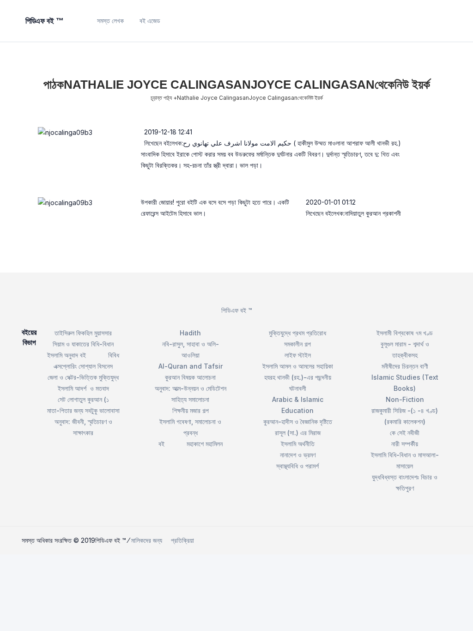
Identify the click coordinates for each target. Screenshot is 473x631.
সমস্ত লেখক (110, 20)
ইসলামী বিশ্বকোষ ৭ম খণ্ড (404, 333)
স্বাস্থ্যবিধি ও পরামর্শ (297, 466)
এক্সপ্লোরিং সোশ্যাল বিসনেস (83, 366)
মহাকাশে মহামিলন (205, 444)
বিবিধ (113, 355)
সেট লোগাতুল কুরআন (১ (83, 399)
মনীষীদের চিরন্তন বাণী (405, 366)
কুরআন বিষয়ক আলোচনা (190, 377)
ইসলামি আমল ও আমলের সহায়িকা (297, 366)
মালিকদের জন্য (146, 540)
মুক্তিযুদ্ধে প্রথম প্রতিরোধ (297, 333)
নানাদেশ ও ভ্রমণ (297, 455)
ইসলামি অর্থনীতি (298, 444)
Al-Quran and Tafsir (190, 366)
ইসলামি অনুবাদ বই (66, 355)
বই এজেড (149, 20)
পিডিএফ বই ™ (236, 310)
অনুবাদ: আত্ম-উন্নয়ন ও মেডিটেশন (190, 388)
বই (161, 444)
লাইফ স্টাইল (298, 355)
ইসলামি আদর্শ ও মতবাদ (83, 388)
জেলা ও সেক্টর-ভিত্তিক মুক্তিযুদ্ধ (83, 377)
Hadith (190, 333)
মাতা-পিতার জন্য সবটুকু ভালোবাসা (83, 410)
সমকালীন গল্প (297, 344)
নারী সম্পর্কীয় (404, 444)
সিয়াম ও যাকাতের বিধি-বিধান (83, 344)
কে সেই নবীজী (404, 433)
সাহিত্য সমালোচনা (190, 399)
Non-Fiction (405, 399)
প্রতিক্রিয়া (182, 540)
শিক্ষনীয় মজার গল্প (190, 410)
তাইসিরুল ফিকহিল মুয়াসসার (83, 333)
